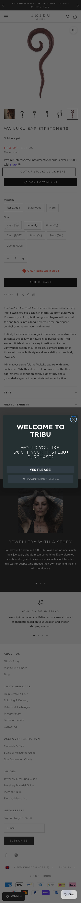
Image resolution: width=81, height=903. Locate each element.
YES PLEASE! (41, 469)
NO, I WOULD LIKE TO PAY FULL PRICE (40, 479)
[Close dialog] (73, 419)
